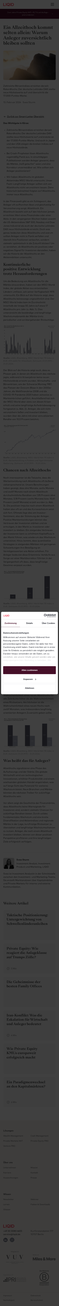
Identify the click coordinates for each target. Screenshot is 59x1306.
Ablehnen (29, 688)
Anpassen (28, 679)
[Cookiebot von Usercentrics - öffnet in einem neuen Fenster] (44, 615)
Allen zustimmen (30, 670)
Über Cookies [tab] (48, 623)
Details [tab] (29, 623)
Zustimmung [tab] (11, 623)
